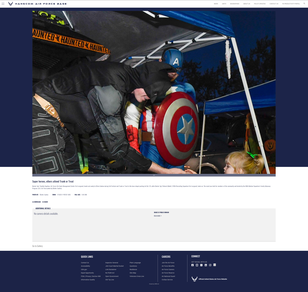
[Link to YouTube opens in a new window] (197, 265)
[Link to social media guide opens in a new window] (214, 265)
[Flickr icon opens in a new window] (201, 265)
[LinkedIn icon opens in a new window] (206, 265)
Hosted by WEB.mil (154, 284)
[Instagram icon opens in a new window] (210, 265)
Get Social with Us (199, 262)
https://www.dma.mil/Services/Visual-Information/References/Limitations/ (205, 221)
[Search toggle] (304, 4)
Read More (157, 216)
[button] (2, 4)
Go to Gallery (37, 246)
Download (37, 202)
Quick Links (87, 256)
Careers (166, 256)
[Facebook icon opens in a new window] (192, 265)
